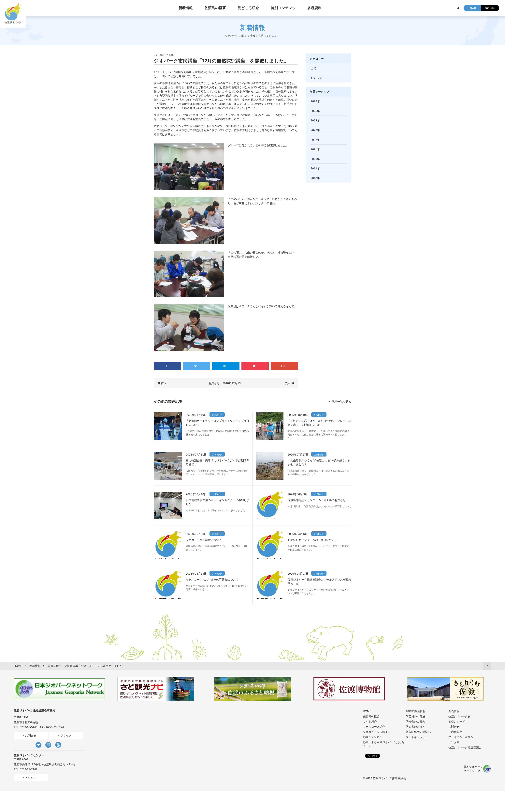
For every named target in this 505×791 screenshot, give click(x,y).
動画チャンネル (372, 737)
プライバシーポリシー (462, 737)
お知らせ (214, 383)
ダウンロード (456, 721)
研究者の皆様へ (415, 726)
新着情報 (453, 711)
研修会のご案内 (415, 721)
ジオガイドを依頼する (377, 731)
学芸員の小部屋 (415, 716)
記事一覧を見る (341, 401)
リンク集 (453, 742)
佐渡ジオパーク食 (459, 716)
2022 (314, 139)
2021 (314, 149)
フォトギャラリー (417, 737)
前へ (163, 383)
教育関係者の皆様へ (418, 731)
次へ (288, 383)
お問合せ (30, 735)
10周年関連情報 (416, 711)
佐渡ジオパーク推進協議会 (465, 747)
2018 (314, 178)
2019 (314, 168)
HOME (367, 711)
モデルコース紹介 (374, 726)
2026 (314, 101)
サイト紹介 (370, 721)
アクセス (66, 735)
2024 (314, 120)
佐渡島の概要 (371, 716)
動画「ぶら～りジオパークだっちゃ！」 (383, 744)
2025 (314, 111)
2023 (314, 130)
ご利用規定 (455, 731)
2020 (314, 159)
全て (313, 68)
